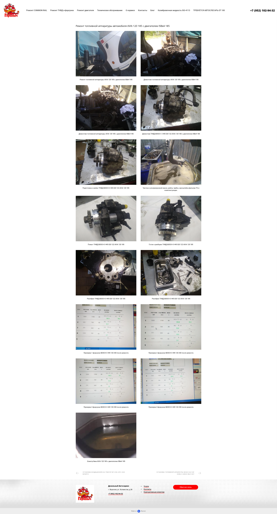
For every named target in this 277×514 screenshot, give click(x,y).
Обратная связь (186, 487)
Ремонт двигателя (85, 10)
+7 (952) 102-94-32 (262, 10)
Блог (152, 10)
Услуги (146, 486)
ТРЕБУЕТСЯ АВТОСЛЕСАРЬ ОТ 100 (209, 10)
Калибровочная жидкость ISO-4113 (174, 10)
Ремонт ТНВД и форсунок (62, 10)
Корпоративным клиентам (154, 492)
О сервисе (130, 10)
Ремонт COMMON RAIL (36, 10)
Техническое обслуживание (109, 10)
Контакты (142, 10)
